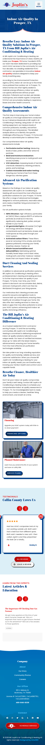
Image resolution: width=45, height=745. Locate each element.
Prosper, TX (17, 61)
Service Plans (14, 473)
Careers (22, 679)
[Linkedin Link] (32, 718)
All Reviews (22, 559)
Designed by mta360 (29, 740)
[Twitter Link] (17, 718)
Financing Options (16, 433)
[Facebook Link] (7, 718)
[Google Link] (22, 718)
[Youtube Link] (37, 718)
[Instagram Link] (12, 718)
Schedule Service (28, 726)
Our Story (22, 671)
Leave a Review (24, 564)
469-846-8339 (22, 702)
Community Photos (22, 675)
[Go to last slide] (19, 508)
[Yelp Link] (27, 718)
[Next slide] (25, 508)
